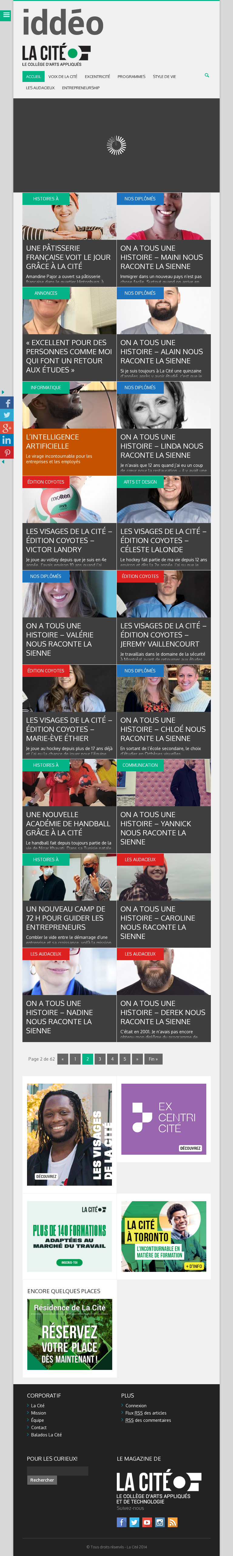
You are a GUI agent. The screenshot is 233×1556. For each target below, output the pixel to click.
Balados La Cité (46, 1434)
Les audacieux (40, 87)
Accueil (33, 76)
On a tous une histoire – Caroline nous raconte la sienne (157, 922)
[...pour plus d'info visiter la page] (69, 1086)
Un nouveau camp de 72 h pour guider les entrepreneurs (65, 918)
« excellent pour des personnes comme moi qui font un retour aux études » (69, 356)
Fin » (153, 1059)
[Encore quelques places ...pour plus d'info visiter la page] (69, 1301)
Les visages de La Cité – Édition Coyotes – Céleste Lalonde (163, 540)
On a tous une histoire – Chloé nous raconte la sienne (163, 729)
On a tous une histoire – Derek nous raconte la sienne (162, 1012)
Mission (38, 1412)
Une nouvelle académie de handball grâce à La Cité (68, 823)
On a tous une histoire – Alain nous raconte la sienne (161, 351)
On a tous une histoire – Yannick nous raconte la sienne (155, 828)
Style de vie (164, 76)
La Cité (38, 1405)
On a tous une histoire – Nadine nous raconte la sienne (59, 1016)
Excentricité (97, 76)
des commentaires (148, 1420)
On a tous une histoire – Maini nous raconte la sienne (161, 257)
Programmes (131, 76)
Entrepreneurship (81, 87)
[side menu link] (5, 15)
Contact (39, 1427)
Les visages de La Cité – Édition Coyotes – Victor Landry (69, 540)
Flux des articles (146, 1412)
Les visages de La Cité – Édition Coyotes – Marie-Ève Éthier (69, 729)
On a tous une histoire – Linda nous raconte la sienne (161, 446)
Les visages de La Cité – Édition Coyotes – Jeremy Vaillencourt (163, 634)
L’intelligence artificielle (52, 441)
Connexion (136, 1405)
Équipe (37, 1420)
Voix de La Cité (63, 76)
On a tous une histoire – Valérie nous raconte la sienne (59, 639)
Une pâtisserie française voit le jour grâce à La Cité (68, 257)
